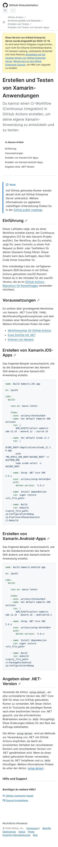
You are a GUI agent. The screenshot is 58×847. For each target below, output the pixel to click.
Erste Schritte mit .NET (22, 335)
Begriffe (47, 828)
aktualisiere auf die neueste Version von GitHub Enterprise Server (25, 58)
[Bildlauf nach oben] (51, 840)
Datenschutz (9, 831)
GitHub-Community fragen (20, 795)
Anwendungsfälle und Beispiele (24, 20)
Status (22, 831)
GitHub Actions (15, 17)
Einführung (13, 220)
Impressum (32, 828)
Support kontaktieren (17, 800)
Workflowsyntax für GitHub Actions (29, 330)
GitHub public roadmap (28, 209)
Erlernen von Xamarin (21, 339)
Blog (35, 835)
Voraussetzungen (19, 300)
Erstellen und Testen (18, 24)
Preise (31, 831)
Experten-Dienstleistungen (16, 835)
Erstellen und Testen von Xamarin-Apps (28, 27)
